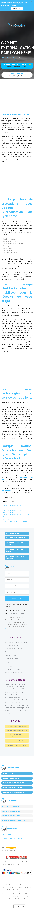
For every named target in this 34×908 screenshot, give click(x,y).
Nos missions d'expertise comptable (15, 521)
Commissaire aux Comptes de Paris (16, 629)
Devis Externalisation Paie (16, 538)
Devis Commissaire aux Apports (15, 551)
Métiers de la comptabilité (13, 672)
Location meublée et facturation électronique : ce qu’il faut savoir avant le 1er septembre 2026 (15, 687)
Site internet (6, 490)
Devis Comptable (12, 533)
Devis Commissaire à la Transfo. (15, 557)
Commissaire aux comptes (11, 811)
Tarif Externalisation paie (17, 741)
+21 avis (18, 75)
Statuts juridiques (12, 659)
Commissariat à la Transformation (16, 642)
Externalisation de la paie (13, 669)
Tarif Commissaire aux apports (17, 730)
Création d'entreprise (11, 655)
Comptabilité (9, 652)
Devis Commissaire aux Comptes (15, 544)
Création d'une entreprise (11, 806)
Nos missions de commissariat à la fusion (16, 515)
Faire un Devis (16, 8)
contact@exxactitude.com (16, 613)
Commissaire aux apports (11, 816)
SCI (20, 277)
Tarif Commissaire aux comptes (17, 726)
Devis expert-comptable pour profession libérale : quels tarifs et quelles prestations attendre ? (16, 700)
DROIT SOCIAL (9, 666)
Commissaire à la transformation (13, 820)
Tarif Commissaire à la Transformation (17, 736)
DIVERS (7, 663)
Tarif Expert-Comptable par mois (17, 745)
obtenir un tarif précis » (17, 67)
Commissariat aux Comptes (13, 648)
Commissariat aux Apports (13, 645)
